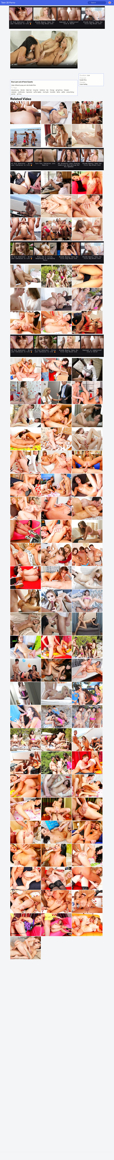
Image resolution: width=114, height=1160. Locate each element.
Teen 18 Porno (8, 3)
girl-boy (19, 94)
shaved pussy (15, 90)
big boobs (29, 92)
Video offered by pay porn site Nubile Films (23, 85)
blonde (23, 90)
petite (63, 92)
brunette (52, 92)
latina (58, 92)
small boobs (21, 92)
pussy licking (70, 92)
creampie (13, 92)
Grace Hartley (83, 84)
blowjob (66, 90)
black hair (29, 90)
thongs (52, 90)
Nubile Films (83, 80)
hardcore (42, 90)
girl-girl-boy (59, 90)
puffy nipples (37, 92)
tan (47, 90)
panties (13, 94)
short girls (45, 92)
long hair (35, 90)
